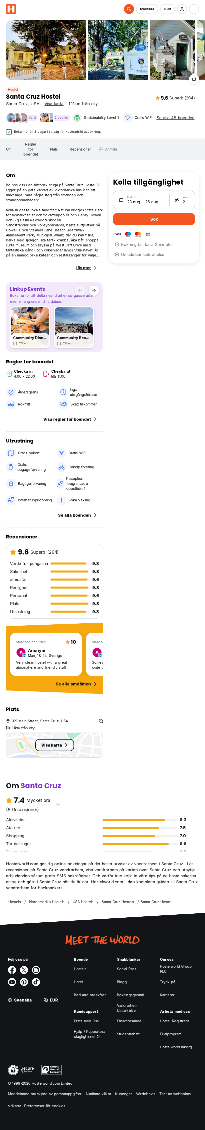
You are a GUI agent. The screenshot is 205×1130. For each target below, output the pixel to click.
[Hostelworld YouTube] (12, 982)
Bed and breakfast (90, 995)
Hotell (79, 982)
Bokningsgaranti (130, 995)
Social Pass (126, 969)
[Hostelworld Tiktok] (36, 982)
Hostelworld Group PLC (176, 968)
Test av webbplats (175, 1094)
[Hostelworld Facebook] (12, 970)
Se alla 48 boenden (175, 117)
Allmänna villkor (99, 1094)
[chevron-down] (58, 804)
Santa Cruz (17, 103)
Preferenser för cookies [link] (44, 1106)
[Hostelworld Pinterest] (24, 982)
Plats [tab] (54, 149)
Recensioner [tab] (80, 149)
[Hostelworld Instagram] (36, 970)
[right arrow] (94, 291)
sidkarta (14, 1106)
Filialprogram (170, 1034)
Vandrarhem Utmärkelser (127, 1008)
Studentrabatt (128, 1034)
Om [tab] (9, 149)
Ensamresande (129, 1021)
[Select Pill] (129, 9)
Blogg (122, 982)
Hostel (13, 89)
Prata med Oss (86, 1021)
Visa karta (54, 103)
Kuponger (123, 1094)
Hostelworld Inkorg (176, 1047)
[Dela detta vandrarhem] (194, 79)
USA (35, 103)
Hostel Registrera (174, 1021)
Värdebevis (145, 1094)
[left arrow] (80, 291)
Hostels (80, 969)
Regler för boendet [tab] (31, 149)
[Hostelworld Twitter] (24, 970)
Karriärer (167, 995)
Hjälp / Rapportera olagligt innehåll (89, 1034)
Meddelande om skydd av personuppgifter (45, 1094)
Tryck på (167, 982)
